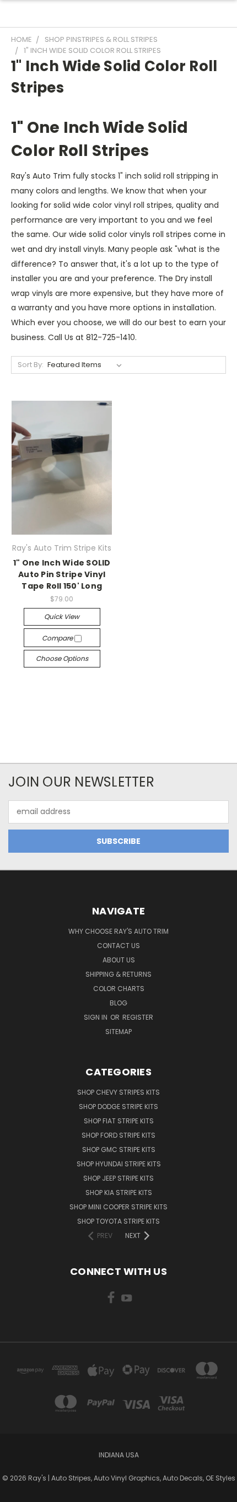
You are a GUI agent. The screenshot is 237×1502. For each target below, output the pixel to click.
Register (137, 1017)
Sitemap (118, 1031)
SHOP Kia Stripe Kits (118, 1192)
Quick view (61, 616)
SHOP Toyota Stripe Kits (118, 1221)
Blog (118, 1003)
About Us (119, 960)
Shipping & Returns (118, 974)
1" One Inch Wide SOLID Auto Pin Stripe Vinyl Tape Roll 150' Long (62, 574)
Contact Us (118, 945)
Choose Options (62, 658)
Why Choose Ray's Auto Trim (118, 931)
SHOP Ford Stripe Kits (118, 1135)
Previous (17, 1491)
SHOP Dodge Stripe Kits (118, 1106)
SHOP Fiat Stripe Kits (119, 1121)
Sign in (96, 1017)
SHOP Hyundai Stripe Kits (119, 1164)
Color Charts (118, 988)
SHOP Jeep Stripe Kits (118, 1178)
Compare (58, 638)
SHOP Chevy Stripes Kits (118, 1092)
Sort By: (31, 364)
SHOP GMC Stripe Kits (118, 1149)
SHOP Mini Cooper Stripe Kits (118, 1207)
